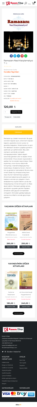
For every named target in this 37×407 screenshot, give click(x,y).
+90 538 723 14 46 (7, 343)
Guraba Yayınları (25, 239)
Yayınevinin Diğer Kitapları (18, 264)
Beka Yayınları (11, 239)
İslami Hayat (17, 98)
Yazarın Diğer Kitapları (18, 206)
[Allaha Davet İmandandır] (25, 220)
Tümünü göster (18, 253)
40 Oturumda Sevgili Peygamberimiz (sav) (26, 295)
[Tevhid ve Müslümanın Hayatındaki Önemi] (11, 280)
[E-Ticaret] (18, 404)
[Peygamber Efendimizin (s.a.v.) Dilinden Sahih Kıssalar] (11, 220)
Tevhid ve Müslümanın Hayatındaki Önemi (11, 295)
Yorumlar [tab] (18, 132)
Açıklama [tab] (18, 127)
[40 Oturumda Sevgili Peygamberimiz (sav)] (25, 280)
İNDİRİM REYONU (14, 100)
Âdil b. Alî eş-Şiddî (26, 297)
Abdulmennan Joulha (11, 237)
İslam (11, 98)
